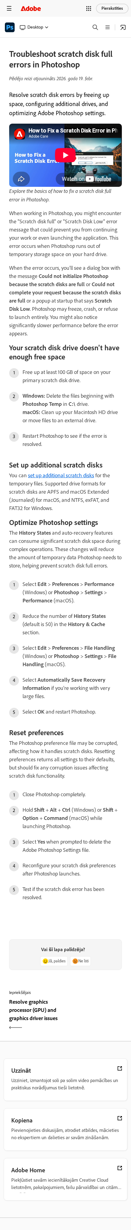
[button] (89, 8)
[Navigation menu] (9, 8)
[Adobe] (30, 8)
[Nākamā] (94, 1015)
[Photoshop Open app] (123, 27)
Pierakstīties (112, 8)
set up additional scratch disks (61, 475)
